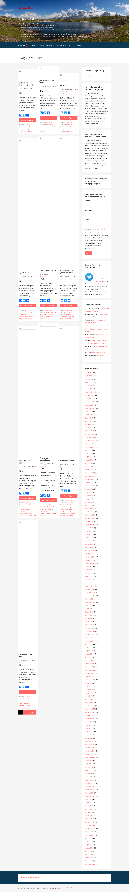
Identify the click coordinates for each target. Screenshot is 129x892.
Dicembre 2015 (90, 787)
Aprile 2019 (88, 657)
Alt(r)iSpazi (50, 45)
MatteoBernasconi (65, 507)
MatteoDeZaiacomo (65, 511)
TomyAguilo (69, 515)
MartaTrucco (22, 705)
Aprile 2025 (88, 424)
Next (32, 712)
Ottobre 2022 (89, 521)
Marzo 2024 (89, 466)
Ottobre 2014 (89, 832)
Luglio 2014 (88, 841)
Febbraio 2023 (89, 508)
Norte (61, 129)
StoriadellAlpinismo (49, 129)
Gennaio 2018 (89, 706)
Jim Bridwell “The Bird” (47, 81)
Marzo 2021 (89, 583)
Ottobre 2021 (89, 560)
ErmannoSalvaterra (65, 314)
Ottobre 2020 (89, 599)
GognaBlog (26, 8)
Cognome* (88, 210)
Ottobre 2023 (89, 483)
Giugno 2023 (89, 496)
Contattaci (78, 45)
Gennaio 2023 (89, 512)
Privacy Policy (24, 878)
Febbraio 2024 (89, 470)
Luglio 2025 (88, 415)
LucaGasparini (23, 515)
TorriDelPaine (23, 131)
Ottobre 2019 (89, 638)
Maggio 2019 (89, 654)
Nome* (87, 201)
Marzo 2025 (89, 428)
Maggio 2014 (89, 848)
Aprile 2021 (88, 580)
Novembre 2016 (90, 751)
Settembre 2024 (90, 447)
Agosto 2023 (89, 489)
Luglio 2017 (88, 725)
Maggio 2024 (89, 460)
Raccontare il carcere (98, 352)
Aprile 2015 (88, 812)
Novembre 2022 (90, 518)
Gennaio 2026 (89, 395)
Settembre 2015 (90, 796)
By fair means (24, 273)
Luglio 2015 (88, 803)
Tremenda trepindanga (45, 459)
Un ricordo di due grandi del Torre (67, 272)
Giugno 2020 (89, 612)
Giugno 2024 (89, 457)
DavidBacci (63, 505)
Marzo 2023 (89, 505)
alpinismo (69, 124)
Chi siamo (32, 45)
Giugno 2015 (89, 806)
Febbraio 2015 (89, 819)
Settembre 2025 (90, 408)
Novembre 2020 (90, 596)
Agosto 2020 (89, 605)
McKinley (26, 129)
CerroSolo (42, 509)
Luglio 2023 (88, 492)
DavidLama (50, 314)
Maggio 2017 (89, 732)
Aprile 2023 (88, 502)
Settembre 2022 (90, 525)
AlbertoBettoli (50, 507)
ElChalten (21, 701)
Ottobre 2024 (89, 444)
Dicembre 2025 (90, 399)
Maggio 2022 (89, 538)
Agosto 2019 (89, 644)
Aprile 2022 (88, 541)
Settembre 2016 (90, 757)
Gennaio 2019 (89, 667)
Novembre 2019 (90, 635)
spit (35, 515)
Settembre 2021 (90, 563)
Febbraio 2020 (89, 625)
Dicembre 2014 (90, 825)
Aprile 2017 (88, 735)
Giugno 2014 (89, 845)
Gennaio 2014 (89, 861)
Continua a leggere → (27, 120)
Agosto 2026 (89, 373)
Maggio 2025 (89, 421)
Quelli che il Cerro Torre (26, 656)
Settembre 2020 (90, 602)
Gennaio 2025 (89, 434)
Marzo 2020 (89, 622)
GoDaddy (59, 888)
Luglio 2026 (88, 376)
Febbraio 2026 (89, 392)
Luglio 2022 (88, 531)
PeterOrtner (49, 316)
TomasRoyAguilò (65, 131)
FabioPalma (63, 316)
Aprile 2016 (88, 774)
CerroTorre (29, 127)
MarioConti (71, 316)
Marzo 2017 (89, 738)
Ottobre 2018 (89, 677)
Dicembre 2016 (90, 748)
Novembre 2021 (90, 557)
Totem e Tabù (61, 45)
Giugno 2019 (89, 651)
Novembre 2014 (90, 829)
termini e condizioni (98, 229)
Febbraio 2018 (89, 702)
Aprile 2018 (88, 696)
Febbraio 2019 (89, 664)
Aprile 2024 (88, 463)
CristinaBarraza (44, 127)
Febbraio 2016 (89, 780)
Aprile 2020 (88, 618)
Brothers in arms (67, 460)
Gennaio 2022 (89, 550)
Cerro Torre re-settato (25, 462)
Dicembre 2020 (90, 593)
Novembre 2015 (90, 790)
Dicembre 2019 (90, 631)
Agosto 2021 (89, 567)
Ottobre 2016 (89, 754)
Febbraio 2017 (89, 741)
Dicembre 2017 (90, 709)
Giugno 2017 (89, 728)
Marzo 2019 (89, 660)
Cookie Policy (34, 878)
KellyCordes (28, 513)
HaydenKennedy (23, 316)
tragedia (73, 131)
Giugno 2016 (89, 767)
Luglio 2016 (88, 764)
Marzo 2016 (89, 777)
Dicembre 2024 (90, 437)
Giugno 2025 (89, 418)
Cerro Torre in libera (48, 270)
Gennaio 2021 (89, 589)
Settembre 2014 (90, 835)
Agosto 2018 (89, 683)
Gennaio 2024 (89, 473)
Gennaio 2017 (89, 744)
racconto (72, 129)
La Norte (64, 85)
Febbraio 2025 (89, 431)
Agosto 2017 (89, 722)
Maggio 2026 (89, 382)
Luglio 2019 (88, 647)
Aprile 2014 (88, 851)
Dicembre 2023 (90, 476)
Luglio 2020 (88, 609)
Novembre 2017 (90, 712)
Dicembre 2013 (90, 864)
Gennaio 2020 (89, 628)
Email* (87, 219)
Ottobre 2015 (89, 793)
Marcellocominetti (51, 513)
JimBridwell (52, 127)
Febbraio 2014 (89, 858)
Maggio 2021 (89, 576)
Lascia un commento (25, 91)
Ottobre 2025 (89, 405)
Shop (70, 45)
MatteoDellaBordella (66, 319)
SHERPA (41, 45)
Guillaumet (43, 513)
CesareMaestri (23, 314)
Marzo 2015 (89, 816)
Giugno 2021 (89, 573)
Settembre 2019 (90, 641)
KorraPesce (70, 127)
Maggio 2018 (89, 693)
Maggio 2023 (89, 499)
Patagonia (67, 129)
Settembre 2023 (90, 486)
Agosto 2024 (89, 450)
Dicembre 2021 (90, 554)
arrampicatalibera (51, 312)
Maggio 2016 (89, 770)
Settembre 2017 (90, 719)
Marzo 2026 (89, 389)
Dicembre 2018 (90, 670)
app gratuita (101, 292)
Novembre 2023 (90, 479)
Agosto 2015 (89, 799)
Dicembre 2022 (90, 515)
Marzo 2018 (89, 699)
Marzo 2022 (89, 544)
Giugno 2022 (89, 534)
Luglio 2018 (88, 686)
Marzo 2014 (89, 854)
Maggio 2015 (89, 809)
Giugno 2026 (89, 379)
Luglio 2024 (88, 454)
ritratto (41, 129)
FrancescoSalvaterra (45, 511)
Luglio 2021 (88, 570)
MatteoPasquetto (65, 513)
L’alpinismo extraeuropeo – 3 (26, 84)
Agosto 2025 (89, 411)
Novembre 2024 (90, 441)
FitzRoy (21, 129)
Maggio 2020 (89, 615)
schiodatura (28, 319)
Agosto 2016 (89, 761)
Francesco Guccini (101, 326)
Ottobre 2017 (89, 715)
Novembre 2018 (90, 673)
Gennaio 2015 (89, 822)
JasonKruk (31, 316)
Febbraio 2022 (89, 547)
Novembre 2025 (90, 402)
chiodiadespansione (24, 509)
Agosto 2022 (89, 528)
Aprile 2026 (88, 386)
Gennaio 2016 (89, 783)
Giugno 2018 (89, 690)
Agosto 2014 (89, 838)
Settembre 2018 (90, 680)
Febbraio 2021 (89, 586)
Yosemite (29, 131)
